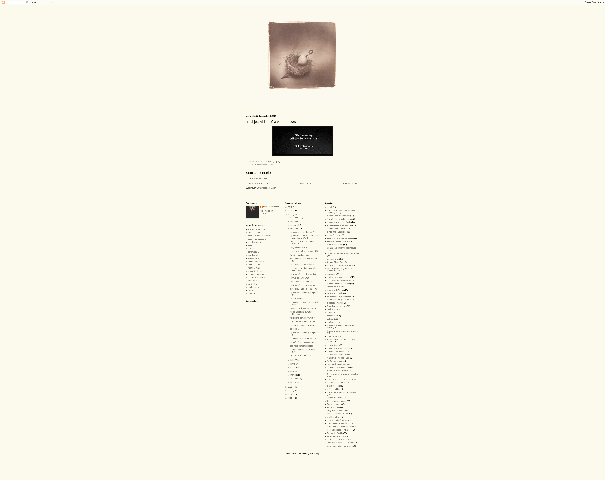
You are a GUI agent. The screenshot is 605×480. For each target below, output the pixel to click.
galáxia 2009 (332, 309)
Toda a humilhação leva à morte (340, 443)
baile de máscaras (335, 245)
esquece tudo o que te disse (339, 300)
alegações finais (334, 235)
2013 (290, 214)
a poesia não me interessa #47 (303, 232)
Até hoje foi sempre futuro (338, 241)
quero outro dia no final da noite (340, 427)
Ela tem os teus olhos (336, 287)
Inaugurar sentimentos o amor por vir (343, 331)
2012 (290, 387)
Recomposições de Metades (339, 430)
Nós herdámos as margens (338, 364)
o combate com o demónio (338, 367)
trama (250, 290)
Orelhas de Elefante (335, 398)
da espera (294, 329)
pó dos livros (253, 284)
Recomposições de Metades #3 (303, 308)
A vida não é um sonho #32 (301, 282)
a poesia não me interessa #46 (303, 274)
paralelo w (252, 281)
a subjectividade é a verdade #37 (304, 289)
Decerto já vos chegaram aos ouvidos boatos (339, 269)
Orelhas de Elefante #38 (300, 355)
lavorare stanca (254, 265)
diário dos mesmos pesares (339, 277)
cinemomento (333, 259)
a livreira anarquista (256, 229)
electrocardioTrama (335, 290)
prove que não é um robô (338, 420)
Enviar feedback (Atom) (266, 188)
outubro (293, 225)
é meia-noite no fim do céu (338, 284)
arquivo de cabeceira (257, 239)
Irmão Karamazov (271, 207)
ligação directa (333, 345)
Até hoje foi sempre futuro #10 (303, 318)
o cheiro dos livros (256, 274)
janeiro (293, 382)
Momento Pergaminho (336, 351)
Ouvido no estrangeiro (336, 401)
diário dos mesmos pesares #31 (303, 338)
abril (292, 371)
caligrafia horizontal (298, 248)
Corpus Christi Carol (336, 262)
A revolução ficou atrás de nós (340, 219)
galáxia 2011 (332, 316)
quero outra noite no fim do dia (340, 423)
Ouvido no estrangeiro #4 (301, 255)
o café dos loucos (255, 271)
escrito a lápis (254, 255)
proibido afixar (333, 417)
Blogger (317, 454)
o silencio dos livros (256, 277)
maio (292, 367)
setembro (294, 229)
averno (251, 245)
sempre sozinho (297, 299)
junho (293, 364)
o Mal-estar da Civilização (338, 383)
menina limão (254, 268)
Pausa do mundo (334, 404)
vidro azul (252, 294)
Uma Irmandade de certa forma (340, 446)
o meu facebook (334, 386)
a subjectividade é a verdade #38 (304, 251)
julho (292, 360)
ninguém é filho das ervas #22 (303, 342)
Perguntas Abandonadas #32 (302, 321)
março (293, 375)
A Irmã (329, 207)
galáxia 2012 (332, 319)
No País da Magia (334, 361)
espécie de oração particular (339, 296)
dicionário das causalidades (339, 280)
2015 (290, 207)
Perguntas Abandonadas (337, 411)
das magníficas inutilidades (301, 346)
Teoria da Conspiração (337, 439)
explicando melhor (335, 303)
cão (249, 248)
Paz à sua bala (333, 407)
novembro (295, 221)
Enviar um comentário (259, 178)
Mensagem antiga (350, 183)
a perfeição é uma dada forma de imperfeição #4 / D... (304, 237)
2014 (290, 211)
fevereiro (294, 379)
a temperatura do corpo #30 (302, 325)
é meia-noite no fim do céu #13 (303, 265)
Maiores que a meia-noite (338, 348)
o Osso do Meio (333, 389)
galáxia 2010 (332, 312)
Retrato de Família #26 (299, 278)
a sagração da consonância (339, 222)
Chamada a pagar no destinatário (341, 248)
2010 (290, 394)
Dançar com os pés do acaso (339, 265)
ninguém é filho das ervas (338, 358)
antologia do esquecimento (259, 236)
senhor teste (253, 287)
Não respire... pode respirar (339, 355)
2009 (290, 398)
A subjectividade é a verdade (266, 164)
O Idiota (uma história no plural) (340, 379)
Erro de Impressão (335, 293)
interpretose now (334, 336)
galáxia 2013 (332, 322)
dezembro (295, 218)
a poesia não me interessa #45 (303, 285)
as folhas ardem (255, 242)
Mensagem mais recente (257, 183)
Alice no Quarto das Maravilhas (340, 238)
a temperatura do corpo (337, 229)
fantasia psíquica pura (336, 306)
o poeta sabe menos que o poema (341, 392)
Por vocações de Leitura (337, 414)
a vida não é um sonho (337, 232)
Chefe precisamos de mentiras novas (343, 253)
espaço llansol (254, 258)
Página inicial (305, 183)
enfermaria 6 (253, 252)
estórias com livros (256, 261)
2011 (290, 391)
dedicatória (332, 274)
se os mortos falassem (336, 436)
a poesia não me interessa (338, 216)
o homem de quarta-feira (337, 371)
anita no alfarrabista (256, 232)
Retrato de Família (335, 433)
